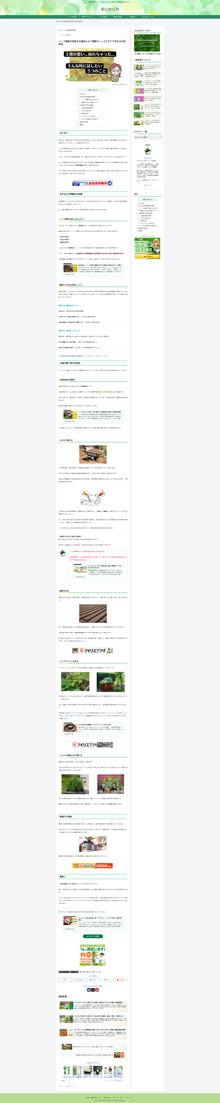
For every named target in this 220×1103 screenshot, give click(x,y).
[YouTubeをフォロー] (97, 990)
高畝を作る (85, 113)
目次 (90, 90)
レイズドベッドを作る (88, 116)
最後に (82, 124)
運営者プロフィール (96, 1097)
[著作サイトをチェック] (89, 990)
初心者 (90, 971)
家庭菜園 (84, 971)
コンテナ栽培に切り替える (90, 119)
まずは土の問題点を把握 (87, 96)
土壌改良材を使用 (87, 108)
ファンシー (148, 158)
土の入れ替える (86, 110)
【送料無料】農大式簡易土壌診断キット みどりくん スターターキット (83, 356)
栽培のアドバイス (65, 971)
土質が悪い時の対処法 (87, 105)
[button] (125, 35)
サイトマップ (130, 1097)
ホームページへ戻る (93, 936)
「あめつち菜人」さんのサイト (73, 715)
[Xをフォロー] (93, 990)
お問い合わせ (107, 1097)
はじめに (82, 94)
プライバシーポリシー (119, 1097)
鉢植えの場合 (84, 122)
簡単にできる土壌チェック (90, 102)
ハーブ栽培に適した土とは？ (90, 99)
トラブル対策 (75, 971)
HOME (87, 1097)
